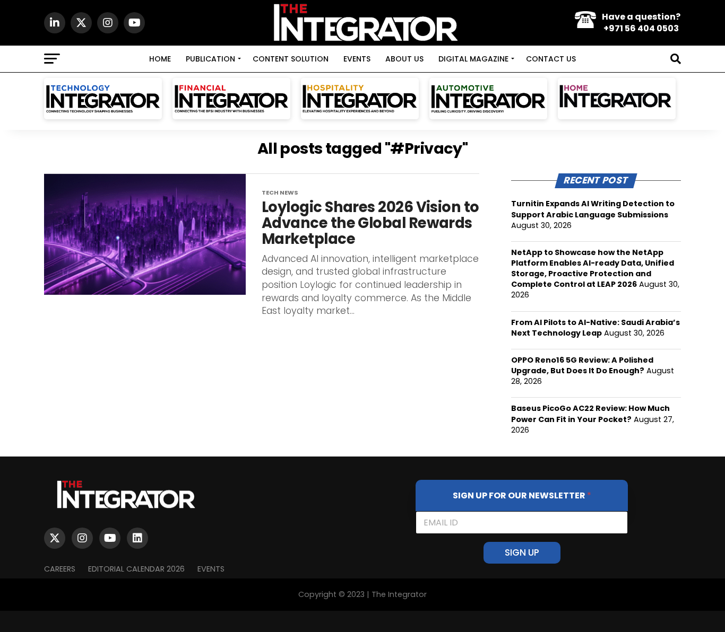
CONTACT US (551, 59)
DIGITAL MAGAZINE (473, 59)
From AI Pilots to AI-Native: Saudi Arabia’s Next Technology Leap (595, 327)
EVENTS (356, 59)
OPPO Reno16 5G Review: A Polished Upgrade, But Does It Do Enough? (582, 365)
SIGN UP (522, 552)
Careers (59, 569)
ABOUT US (404, 59)
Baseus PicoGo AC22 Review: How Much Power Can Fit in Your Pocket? (590, 413)
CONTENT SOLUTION (291, 59)
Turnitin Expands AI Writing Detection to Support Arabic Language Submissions (593, 209)
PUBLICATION (210, 59)
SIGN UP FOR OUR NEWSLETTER (522, 495)
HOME (160, 59)
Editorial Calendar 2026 (136, 569)
